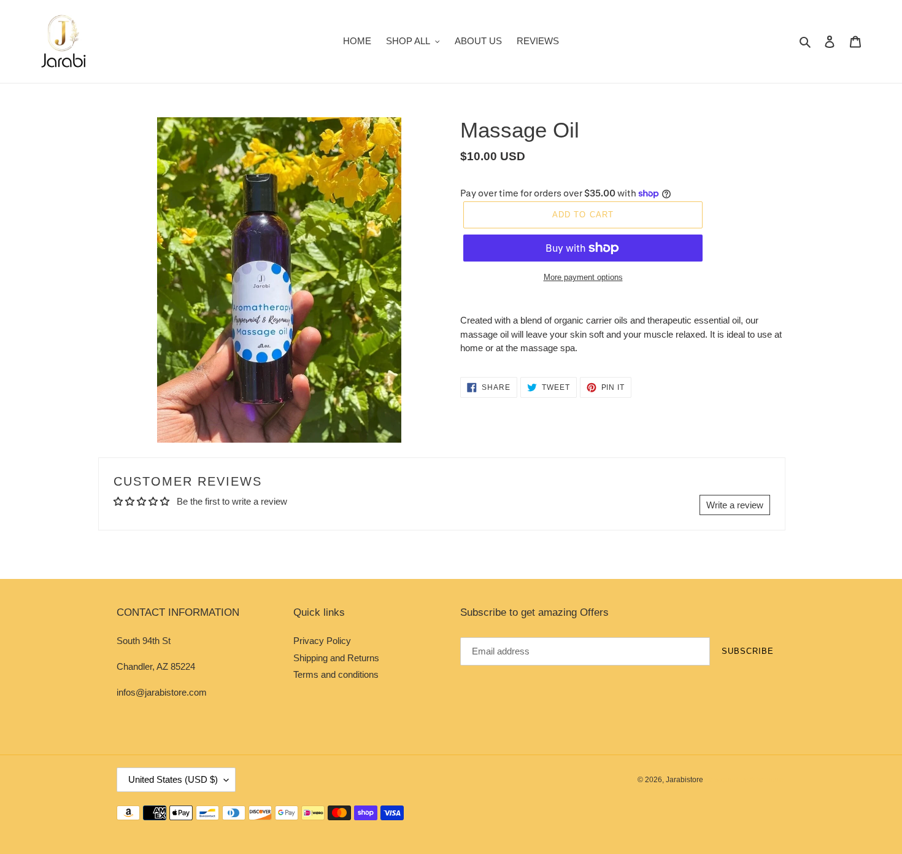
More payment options (583, 277)
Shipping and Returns (336, 658)
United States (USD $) (173, 779)
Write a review (734, 505)
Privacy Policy (322, 640)
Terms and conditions (336, 674)
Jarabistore (684, 779)
